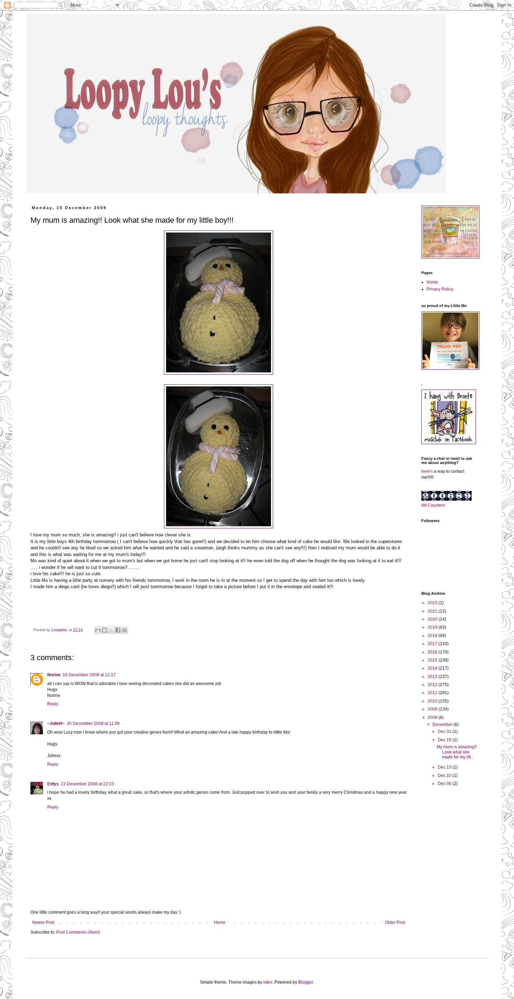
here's (427, 471)
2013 (433, 676)
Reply (52, 703)
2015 (433, 660)
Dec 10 (445, 775)
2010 (433, 701)
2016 (433, 652)
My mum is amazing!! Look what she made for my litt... (457, 751)
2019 (433, 627)
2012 (433, 684)
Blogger (305, 982)
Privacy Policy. (440, 289)
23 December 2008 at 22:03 (87, 784)
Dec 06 (445, 783)
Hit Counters (433, 505)
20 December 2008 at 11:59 (93, 723)
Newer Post (43, 922)
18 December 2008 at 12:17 (89, 674)
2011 (433, 692)
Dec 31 (445, 731)
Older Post (395, 922)
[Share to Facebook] (117, 630)
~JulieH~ (56, 723)
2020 (433, 619)
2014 (433, 668)
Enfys (53, 784)
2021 (433, 611)
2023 (433, 602)
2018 (433, 635)
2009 (433, 709)
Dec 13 (445, 767)
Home (220, 922)
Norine (53, 674)
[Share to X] (111, 630)
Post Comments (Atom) (78, 932)
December (443, 724)
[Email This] (97, 630)
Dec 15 (445, 739)
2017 (433, 643)
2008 (433, 717)
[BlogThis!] (104, 630)
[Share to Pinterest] (124, 630)
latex (267, 982)
